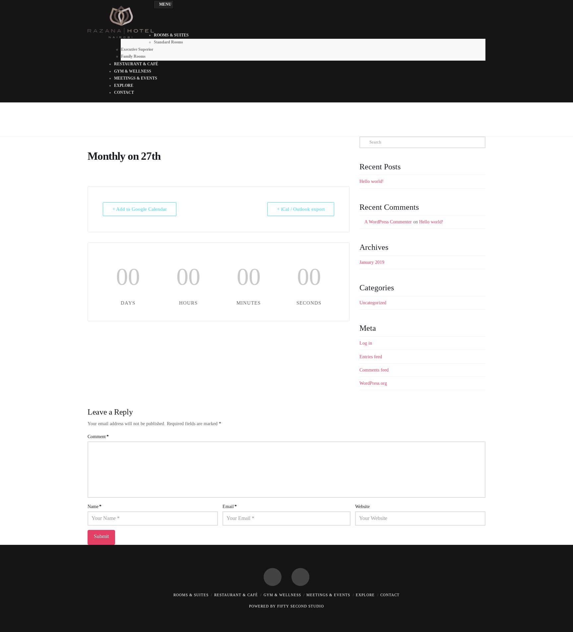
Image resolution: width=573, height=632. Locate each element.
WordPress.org (373, 383)
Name (94, 506)
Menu (165, 4)
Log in (365, 343)
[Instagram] (300, 577)
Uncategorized (372, 302)
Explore (365, 595)
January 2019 (371, 262)
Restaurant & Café (236, 595)
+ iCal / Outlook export (301, 209)
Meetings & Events (328, 595)
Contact (390, 595)
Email (230, 506)
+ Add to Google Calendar (139, 209)
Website (362, 506)
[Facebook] (273, 577)
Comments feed (374, 370)
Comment (98, 436)
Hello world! (371, 181)
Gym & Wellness (282, 595)
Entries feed (370, 356)
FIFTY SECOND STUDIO (300, 606)
